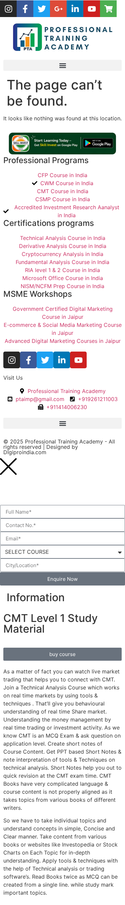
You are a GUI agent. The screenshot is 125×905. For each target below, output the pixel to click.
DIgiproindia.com (24, 452)
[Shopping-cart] (108, 8)
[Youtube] (91, 8)
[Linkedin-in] (75, 8)
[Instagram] (8, 8)
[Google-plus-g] (58, 8)
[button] (62, 65)
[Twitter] (41, 8)
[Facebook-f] (25, 8)
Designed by (61, 446)
